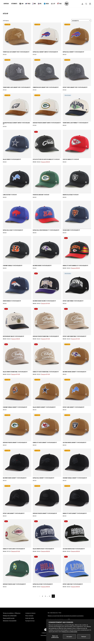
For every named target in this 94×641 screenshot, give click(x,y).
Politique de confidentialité (69, 632)
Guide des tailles (29, 618)
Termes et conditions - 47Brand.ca (11, 613)
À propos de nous (30, 621)
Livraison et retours (30, 613)
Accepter (69, 636)
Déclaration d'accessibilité (9, 621)
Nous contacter (29, 615)
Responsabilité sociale (8, 618)
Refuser (83, 636)
